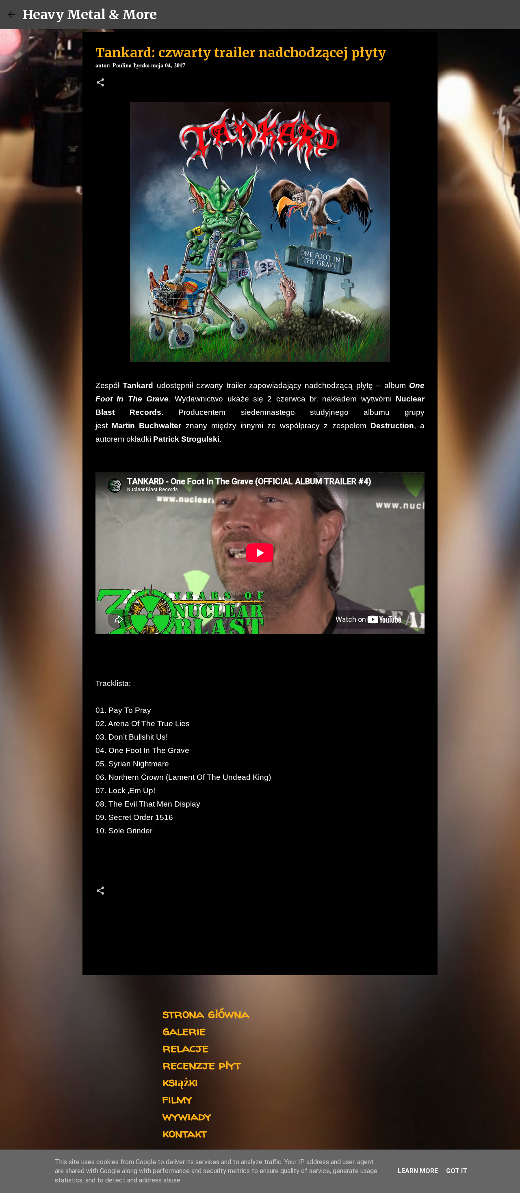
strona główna (205, 1013)
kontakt (184, 1132)
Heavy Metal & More (90, 14)
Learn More (418, 1171)
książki (180, 1081)
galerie (184, 1030)
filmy (177, 1098)
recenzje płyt (201, 1064)
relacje (185, 1047)
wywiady (186, 1115)
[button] (100, 83)
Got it (456, 1171)
